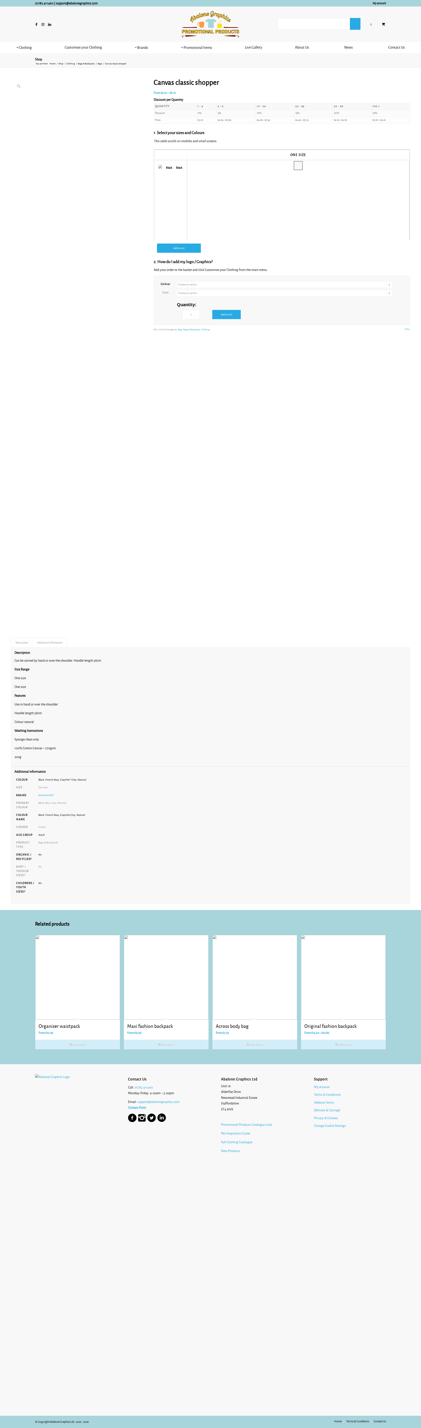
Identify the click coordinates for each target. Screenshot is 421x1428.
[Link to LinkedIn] (49, 24)
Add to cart (179, 248)
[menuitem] (378, 3)
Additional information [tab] (49, 642)
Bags (180, 329)
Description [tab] (22, 642)
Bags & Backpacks (191, 329)
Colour (166, 284)
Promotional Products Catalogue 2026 (246, 1124)
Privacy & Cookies (326, 1118)
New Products (231, 1151)
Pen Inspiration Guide (235, 1133)
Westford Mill (45, 795)
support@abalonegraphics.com (77, 3)
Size (165, 292)
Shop (38, 59)
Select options (79, 1045)
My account (379, 3)
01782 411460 (44, 3)
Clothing (205, 329)
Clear (407, 329)
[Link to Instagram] (43, 24)
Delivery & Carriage (327, 1110)
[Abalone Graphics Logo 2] (210, 24)
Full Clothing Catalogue (236, 1142)
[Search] (355, 24)
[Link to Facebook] (36, 24)
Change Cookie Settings (330, 1126)
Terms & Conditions (327, 1094)
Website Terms (324, 1102)
